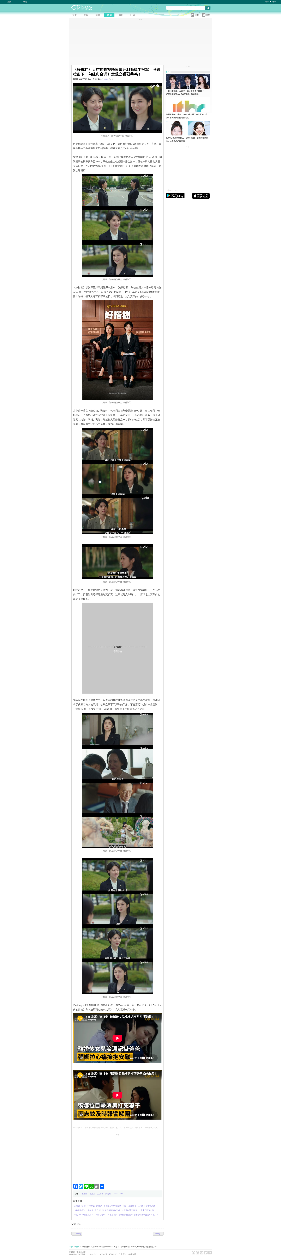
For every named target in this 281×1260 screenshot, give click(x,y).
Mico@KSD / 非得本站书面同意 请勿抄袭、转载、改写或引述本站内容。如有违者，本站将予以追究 (115, 1127)
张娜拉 (92, 1194)
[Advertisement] (117, 1157)
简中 (274, 1)
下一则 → (158, 1233)
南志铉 (108, 1194)
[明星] (98, 15)
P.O (121, 1194)
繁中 (267, 1)
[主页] (75, 15)
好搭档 (100, 1194)
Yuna (115, 1194)
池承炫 (84, 1194)
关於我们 (93, 1254)
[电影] (122, 15)
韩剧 (75, 79)
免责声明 (103, 1254)
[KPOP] (87, 15)
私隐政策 (113, 1254)
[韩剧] (110, 15)
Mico (106, 79)
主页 (71, 1247)
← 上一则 (77, 1233)
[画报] (133, 15)
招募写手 (132, 1254)
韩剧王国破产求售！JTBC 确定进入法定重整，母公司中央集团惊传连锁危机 (186, 116)
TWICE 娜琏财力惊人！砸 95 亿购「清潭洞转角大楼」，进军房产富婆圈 (187, 139)
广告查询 (122, 1254)
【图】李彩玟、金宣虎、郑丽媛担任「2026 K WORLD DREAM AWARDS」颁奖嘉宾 (185, 92)
